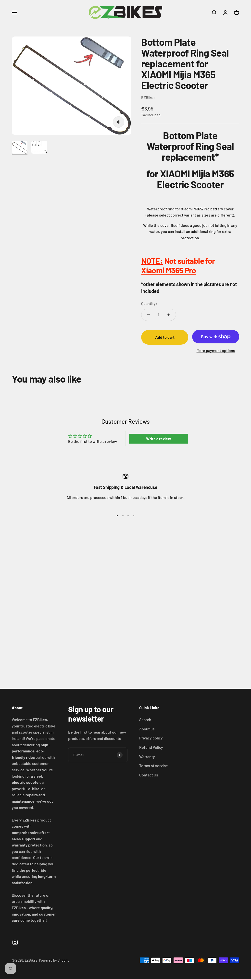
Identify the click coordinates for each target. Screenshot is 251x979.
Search (145, 719)
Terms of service (153, 765)
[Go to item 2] (39, 148)
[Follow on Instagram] (15, 942)
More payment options (216, 350)
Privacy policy (151, 738)
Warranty (147, 756)
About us (147, 728)
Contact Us (148, 775)
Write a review (158, 438)
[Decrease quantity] (148, 315)
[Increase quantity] (169, 315)
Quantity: (149, 303)
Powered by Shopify (54, 960)
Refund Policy (151, 747)
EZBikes (148, 97)
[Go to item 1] (19, 148)
